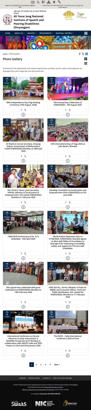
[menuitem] (38, 2)
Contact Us (46, 378)
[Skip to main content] (33, 2)
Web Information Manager (62, 378)
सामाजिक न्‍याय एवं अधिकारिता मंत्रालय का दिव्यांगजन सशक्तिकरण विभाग (20, 6)
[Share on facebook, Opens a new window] (80, 53)
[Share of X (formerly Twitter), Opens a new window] (83, 53)
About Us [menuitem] (19, 33)
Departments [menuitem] (45, 33)
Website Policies (34, 378)
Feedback (22, 378)
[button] (85, 59)
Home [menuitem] (7, 33)
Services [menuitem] (31, 33)
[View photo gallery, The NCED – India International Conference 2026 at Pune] (68, 355)
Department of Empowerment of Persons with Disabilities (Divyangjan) (62, 6)
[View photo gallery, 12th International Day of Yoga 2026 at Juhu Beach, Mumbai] (68, 161)
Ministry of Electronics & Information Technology (38, 389)
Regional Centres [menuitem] (64, 33)
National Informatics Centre (54, 387)
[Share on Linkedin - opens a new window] (86, 53)
